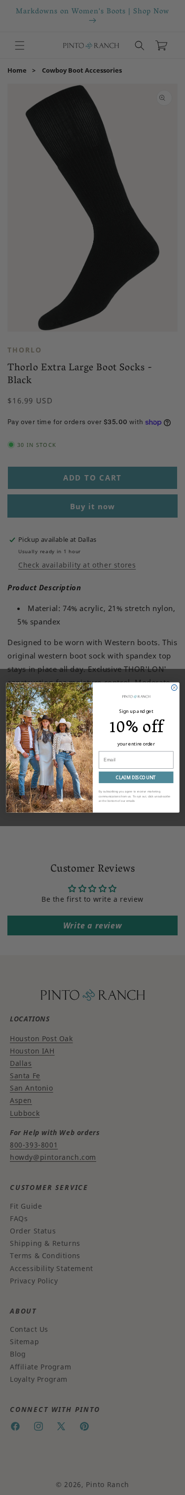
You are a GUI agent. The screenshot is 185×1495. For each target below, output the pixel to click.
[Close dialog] (174, 688)
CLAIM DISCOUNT (136, 777)
